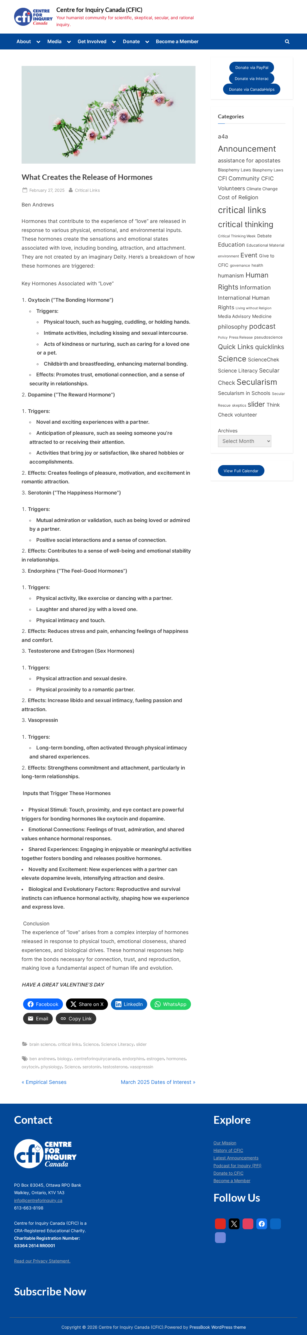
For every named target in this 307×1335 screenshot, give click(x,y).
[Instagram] (248, 1224)
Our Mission (224, 1142)
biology (64, 1058)
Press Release (241, 337)
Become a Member (177, 41)
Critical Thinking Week (237, 236)
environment (228, 256)
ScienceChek (263, 359)
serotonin (91, 1066)
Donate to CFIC (228, 1173)
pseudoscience (268, 337)
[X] (234, 1224)
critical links (69, 1044)
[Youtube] (220, 1224)
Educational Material (265, 245)
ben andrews (42, 1058)
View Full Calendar (241, 470)
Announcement (247, 149)
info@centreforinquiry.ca (38, 1200)
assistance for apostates (249, 160)
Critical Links (87, 190)
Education (231, 244)
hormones (176, 1058)
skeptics (239, 405)
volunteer (245, 414)
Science (91, 1044)
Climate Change (262, 188)
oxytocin (30, 1066)
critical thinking (245, 224)
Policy (223, 337)
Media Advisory (234, 316)
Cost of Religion (238, 197)
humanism (231, 275)
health (257, 265)
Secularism (257, 382)
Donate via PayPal (251, 67)
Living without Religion (253, 308)
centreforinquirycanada (97, 1058)
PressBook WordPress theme (217, 1327)
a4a (223, 136)
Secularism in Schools (244, 393)
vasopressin (141, 1066)
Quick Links (236, 347)
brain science (42, 1044)
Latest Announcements (235, 1157)
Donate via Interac (252, 78)
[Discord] (220, 1238)
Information (255, 287)
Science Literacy (117, 1044)
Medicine (262, 316)
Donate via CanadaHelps (252, 89)
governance (240, 265)
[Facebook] (262, 1224)
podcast (262, 326)
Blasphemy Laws (234, 169)
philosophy (233, 326)
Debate (264, 235)
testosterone (115, 1066)
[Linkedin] (275, 1224)
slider (141, 1044)
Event (249, 255)
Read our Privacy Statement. (42, 1260)
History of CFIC (228, 1150)
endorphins (133, 1058)
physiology (51, 1066)
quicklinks (269, 347)
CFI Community (239, 178)
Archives (227, 431)
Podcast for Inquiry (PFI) (237, 1165)
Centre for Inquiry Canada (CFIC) (99, 9)
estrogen (155, 1058)
